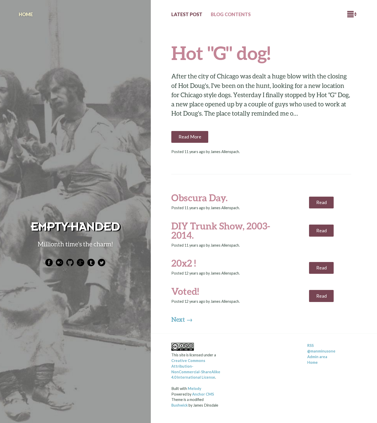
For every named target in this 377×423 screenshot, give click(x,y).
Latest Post (186, 14)
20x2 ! (183, 263)
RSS (310, 345)
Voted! (185, 291)
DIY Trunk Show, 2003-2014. (220, 230)
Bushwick (179, 405)
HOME (26, 14)
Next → (182, 319)
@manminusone (321, 351)
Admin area (317, 357)
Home (312, 362)
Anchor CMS (203, 394)
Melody (194, 388)
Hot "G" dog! (221, 53)
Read (321, 202)
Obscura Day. (199, 197)
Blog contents (231, 14)
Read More (189, 136)
